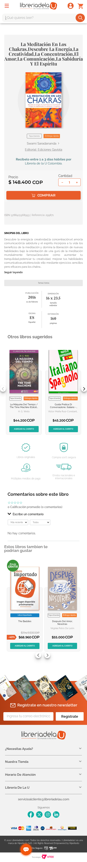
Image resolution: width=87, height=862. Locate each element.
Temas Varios (43, 283)
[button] (43, 100)
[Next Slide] (84, 389)
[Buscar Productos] (80, 18)
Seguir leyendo (13, 272)
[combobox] (43, 17)
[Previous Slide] (3, 389)
